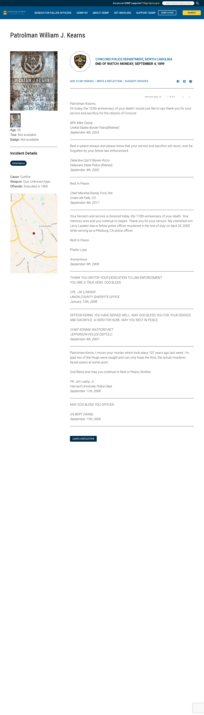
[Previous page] (183, 97)
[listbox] (34, 163)
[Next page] (189, 97)
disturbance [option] (18, 163)
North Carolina (158, 59)
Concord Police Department (119, 59)
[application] (34, 233)
